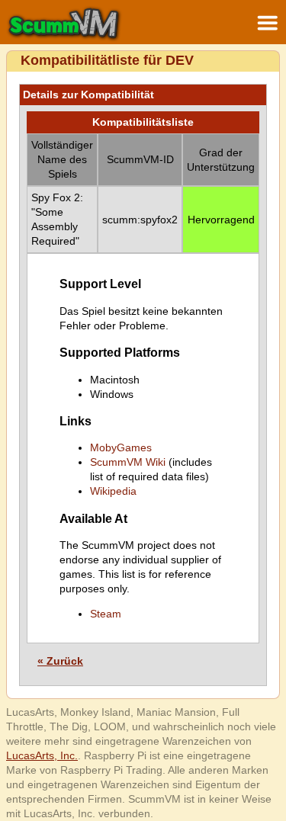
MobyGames (121, 447)
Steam (105, 614)
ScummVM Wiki (127, 462)
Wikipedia (113, 491)
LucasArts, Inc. (42, 755)
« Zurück (60, 661)
